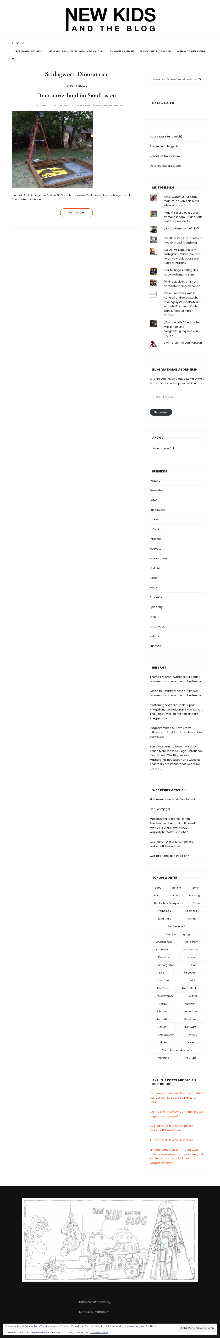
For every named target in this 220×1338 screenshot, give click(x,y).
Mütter (193, 996)
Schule (162, 1027)
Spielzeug (81, 85)
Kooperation (158, 558)
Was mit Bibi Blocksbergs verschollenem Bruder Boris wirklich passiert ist (183, 217)
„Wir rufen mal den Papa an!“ (184, 343)
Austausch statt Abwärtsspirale (171, 1140)
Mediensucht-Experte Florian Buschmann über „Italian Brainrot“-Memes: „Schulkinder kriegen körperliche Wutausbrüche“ (174, 825)
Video (163, 1042)
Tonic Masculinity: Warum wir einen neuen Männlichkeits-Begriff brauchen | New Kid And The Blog (177, 751)
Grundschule (164, 942)
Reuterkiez (163, 1019)
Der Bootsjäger (160, 809)
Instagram (191, 942)
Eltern (196, 903)
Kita (161, 972)
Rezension (190, 1019)
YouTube (191, 1058)
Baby (158, 887)
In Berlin (155, 529)
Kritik (193, 980)
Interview (162, 949)
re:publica (190, 1011)
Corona (175, 895)
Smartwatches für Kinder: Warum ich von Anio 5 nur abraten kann (181, 201)
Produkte (156, 597)
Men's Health (190, 988)
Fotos (69, 85)
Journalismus (189, 949)
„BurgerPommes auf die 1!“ (182, 228)
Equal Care (164, 918)
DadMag (194, 895)
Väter (191, 1042)
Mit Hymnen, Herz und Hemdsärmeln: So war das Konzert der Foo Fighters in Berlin (177, 1097)
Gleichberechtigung (177, 934)
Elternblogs (164, 911)
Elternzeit (191, 911)
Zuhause (155, 646)
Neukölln (190, 1003)
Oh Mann (162, 1011)
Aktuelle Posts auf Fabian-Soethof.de (174, 1082)
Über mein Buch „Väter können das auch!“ (76, 51)
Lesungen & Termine (121, 51)
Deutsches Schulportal (168, 903)
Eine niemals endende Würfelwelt (172, 799)
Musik (153, 588)
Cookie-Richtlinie (99, 1332)
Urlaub (193, 1034)
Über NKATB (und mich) (29, 51)
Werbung (163, 1058)
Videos (154, 636)
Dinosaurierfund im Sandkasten (76, 95)
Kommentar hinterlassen (109, 105)
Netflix (163, 1003)
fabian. (86, 105)
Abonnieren (160, 412)
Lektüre (155, 568)
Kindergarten (166, 965)
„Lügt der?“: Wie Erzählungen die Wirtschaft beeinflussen (171, 844)
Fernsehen (157, 490)
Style (153, 617)
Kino (193, 965)
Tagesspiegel (165, 1034)
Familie (192, 918)
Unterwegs (157, 627)
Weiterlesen (76, 212)
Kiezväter (156, 549)
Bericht (176, 887)
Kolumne (189, 972)
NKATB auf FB (163, 103)
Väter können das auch (177, 1050)
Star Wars (190, 1027)
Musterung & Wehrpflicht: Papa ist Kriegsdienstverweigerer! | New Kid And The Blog (176, 709)
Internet (155, 539)
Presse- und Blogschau (155, 51)
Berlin (195, 887)
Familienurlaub (177, 926)
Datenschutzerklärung (165, 166)
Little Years (163, 988)
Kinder (192, 957)
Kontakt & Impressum (191, 51)
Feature (155, 481)
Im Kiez (154, 519)
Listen (154, 578)
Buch (157, 895)
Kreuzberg (165, 980)
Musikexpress (165, 996)
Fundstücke (158, 510)
